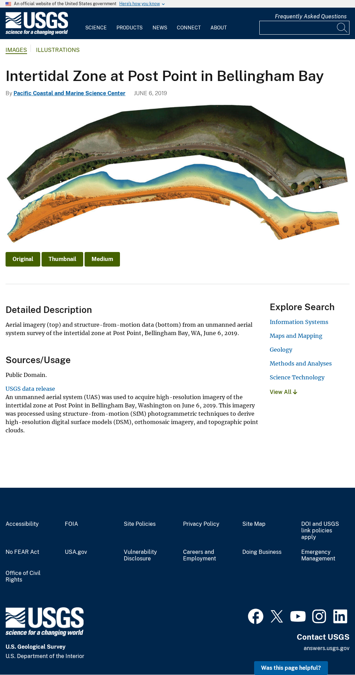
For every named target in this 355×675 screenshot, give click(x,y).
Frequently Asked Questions (311, 16)
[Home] (37, 33)
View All (281, 392)
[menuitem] (96, 23)
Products (129, 27)
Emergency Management (318, 555)
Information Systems (299, 321)
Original (22, 259)
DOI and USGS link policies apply (320, 530)
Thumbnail (62, 259)
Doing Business (262, 552)
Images (16, 50)
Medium (102, 259)
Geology (281, 349)
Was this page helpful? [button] (291, 668)
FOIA (71, 524)
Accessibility (22, 524)
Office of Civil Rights (23, 576)
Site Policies (140, 524)
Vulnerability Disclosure (140, 555)
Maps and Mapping (296, 335)
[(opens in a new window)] (255, 615)
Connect (189, 27)
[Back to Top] (330, 650)
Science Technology (297, 377)
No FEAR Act (22, 552)
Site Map (254, 524)
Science (96, 27)
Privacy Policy (201, 524)
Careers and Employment (199, 555)
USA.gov (76, 552)
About (218, 27)
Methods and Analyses (301, 363)
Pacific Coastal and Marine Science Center (69, 93)
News (160, 27)
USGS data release (30, 388)
